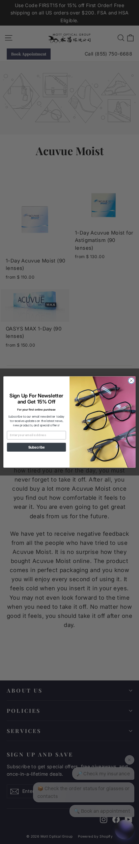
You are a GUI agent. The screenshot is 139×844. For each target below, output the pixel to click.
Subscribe (36, 447)
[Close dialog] (131, 381)
